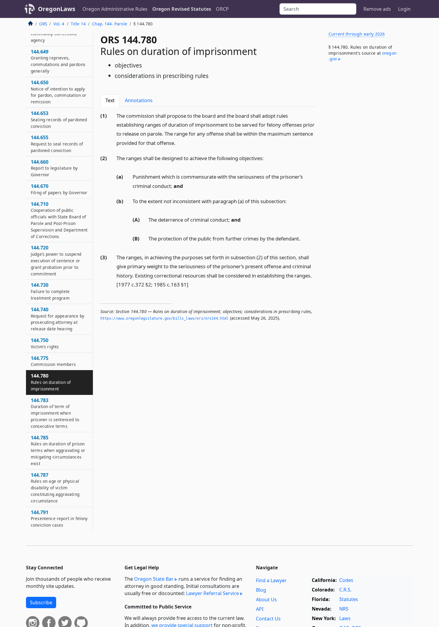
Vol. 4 (59, 24)
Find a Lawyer (271, 580)
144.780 (51, 382)
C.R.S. (345, 589)
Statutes (348, 599)
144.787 (55, 488)
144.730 (50, 291)
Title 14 (78, 24)
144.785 (58, 450)
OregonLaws (56, 9)
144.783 (55, 413)
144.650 (58, 92)
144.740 (57, 319)
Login (404, 9)
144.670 (59, 189)
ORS (43, 24)
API (259, 609)
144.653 (59, 119)
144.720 (56, 260)
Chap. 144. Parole (109, 24)
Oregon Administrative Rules (115, 9)
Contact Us (268, 618)
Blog (261, 590)
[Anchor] (178, 142)
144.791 (59, 518)
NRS (344, 608)
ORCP (222, 9)
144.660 (54, 168)
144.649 (58, 61)
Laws (345, 618)
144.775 (53, 361)
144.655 (57, 143)
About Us (266, 599)
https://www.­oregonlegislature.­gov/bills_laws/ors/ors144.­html (164, 318)
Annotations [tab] (143, 100)
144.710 (59, 220)
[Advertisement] (368, 165)
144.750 (45, 343)
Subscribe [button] (41, 602)
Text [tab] (110, 100)
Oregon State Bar (154, 579)
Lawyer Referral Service (212, 593)
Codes (346, 580)
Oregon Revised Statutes (181, 9)
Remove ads (377, 9)
